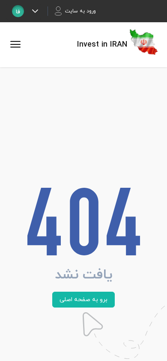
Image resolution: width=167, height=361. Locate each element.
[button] (35, 11)
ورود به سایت (80, 11)
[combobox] (18, 11)
